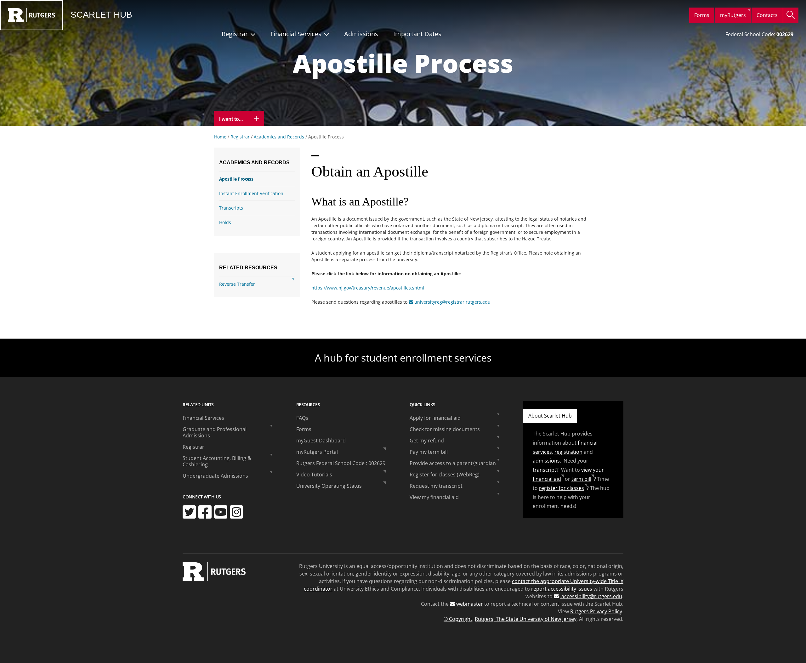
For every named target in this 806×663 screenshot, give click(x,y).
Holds (225, 222)
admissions (546, 460)
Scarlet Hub (101, 14)
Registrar (235, 34)
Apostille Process (236, 179)
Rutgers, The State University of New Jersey (525, 618)
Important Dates (417, 34)
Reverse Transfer (237, 284)
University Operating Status (329, 485)
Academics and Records (279, 137)
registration (568, 451)
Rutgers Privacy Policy (596, 611)
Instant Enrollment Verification (251, 193)
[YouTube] (220, 512)
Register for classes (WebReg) (445, 474)
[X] (189, 512)
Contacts (767, 15)
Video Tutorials (314, 474)
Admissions (361, 34)
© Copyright (458, 618)
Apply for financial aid (435, 417)
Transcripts (231, 208)
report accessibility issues (561, 588)
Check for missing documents (445, 429)
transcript (544, 469)
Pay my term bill (429, 451)
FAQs (302, 417)
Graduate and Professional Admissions (215, 432)
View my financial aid (434, 497)
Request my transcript (436, 485)
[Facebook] (205, 512)
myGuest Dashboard (321, 440)
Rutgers (31, 15)
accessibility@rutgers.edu (591, 596)
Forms (701, 15)
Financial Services (295, 34)
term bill (581, 478)
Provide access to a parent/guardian (453, 463)
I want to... (231, 119)
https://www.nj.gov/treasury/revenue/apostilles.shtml (367, 288)
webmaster (469, 603)
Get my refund (427, 440)
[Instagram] (236, 512)
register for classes (561, 488)
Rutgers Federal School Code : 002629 (340, 463)
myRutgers (733, 15)
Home (220, 137)
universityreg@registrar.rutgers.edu (452, 302)
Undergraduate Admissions (215, 475)
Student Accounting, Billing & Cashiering (217, 461)
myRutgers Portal (317, 451)
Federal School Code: (759, 34)
